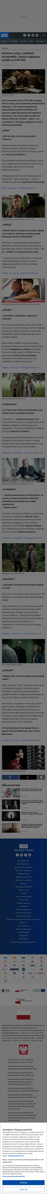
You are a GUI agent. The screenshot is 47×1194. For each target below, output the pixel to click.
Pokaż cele (23, 1189)
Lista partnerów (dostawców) (13, 1176)
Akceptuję (23, 1183)
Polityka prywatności (16, 1156)
